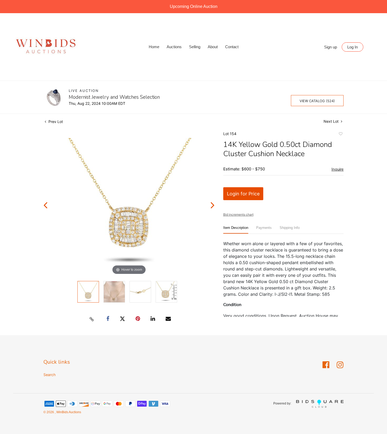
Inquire (337, 169)
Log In (352, 47)
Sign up (330, 47)
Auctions (174, 47)
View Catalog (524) (317, 101)
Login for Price (243, 193)
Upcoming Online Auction (193, 6)
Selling (194, 47)
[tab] (235, 230)
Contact (232, 47)
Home (154, 47)
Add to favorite (340, 134)
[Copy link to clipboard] (92, 319)
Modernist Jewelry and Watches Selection (114, 97)
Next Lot (332, 121)
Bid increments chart (238, 214)
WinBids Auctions (68, 412)
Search (49, 374)
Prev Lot (55, 121)
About (213, 47)
